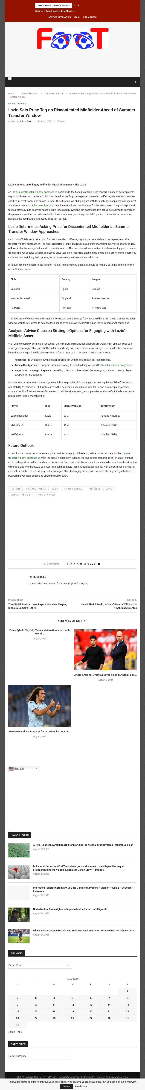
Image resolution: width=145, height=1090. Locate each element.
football (15, 489)
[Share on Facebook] (74, 564)
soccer (109, 489)
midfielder (94, 489)
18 (54, 1011)
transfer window (45, 495)
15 (127, 1004)
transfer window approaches (41, 192)
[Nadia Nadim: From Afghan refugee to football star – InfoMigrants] (19, 915)
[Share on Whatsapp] (95, 564)
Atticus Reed (38, 577)
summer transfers (20, 495)
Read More (81, 1086)
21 (109, 1011)
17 (35, 1011)
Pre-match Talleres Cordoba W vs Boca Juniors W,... (59, 11)
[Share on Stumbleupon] (91, 564)
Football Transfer (36, 489)
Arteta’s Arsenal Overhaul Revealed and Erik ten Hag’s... (105, 674)
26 (72, 1018)
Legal (77, 17)
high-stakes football (42, 205)
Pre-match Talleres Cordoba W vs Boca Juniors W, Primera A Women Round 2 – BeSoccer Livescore (82, 889)
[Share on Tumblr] (88, 564)
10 (35, 1004)
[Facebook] (126, 82)
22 (127, 1011)
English (19, 768)
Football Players (30, 93)
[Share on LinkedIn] (85, 564)
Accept (66, 1086)
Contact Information (59, 17)
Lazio (55, 489)
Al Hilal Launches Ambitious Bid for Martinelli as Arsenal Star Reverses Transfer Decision (83, 844)
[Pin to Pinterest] (81, 564)
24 (35, 1018)
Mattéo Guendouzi (54, 93)
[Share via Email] (99, 564)
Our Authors (90, 17)
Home (11, 93)
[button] (75, 5)
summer (20, 192)
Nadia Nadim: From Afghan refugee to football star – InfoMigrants (70, 909)
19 (72, 1011)
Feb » (19, 1032)
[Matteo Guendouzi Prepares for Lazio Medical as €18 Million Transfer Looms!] (39, 706)
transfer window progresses (116, 365)
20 (90, 1011)
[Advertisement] (72, 62)
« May (11, 1032)
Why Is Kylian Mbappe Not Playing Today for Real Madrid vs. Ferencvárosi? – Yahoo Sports (84, 930)
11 (54, 1004)
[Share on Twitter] (77, 564)
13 (90, 1004)
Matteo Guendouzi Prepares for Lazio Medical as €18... (39, 731)
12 (72, 1004)
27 (90, 1018)
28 (109, 1018)
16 (17, 1011)
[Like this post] (70, 564)
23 (17, 1018)
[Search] (135, 82)
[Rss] (130, 82)
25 (54, 1018)
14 (109, 1004)
